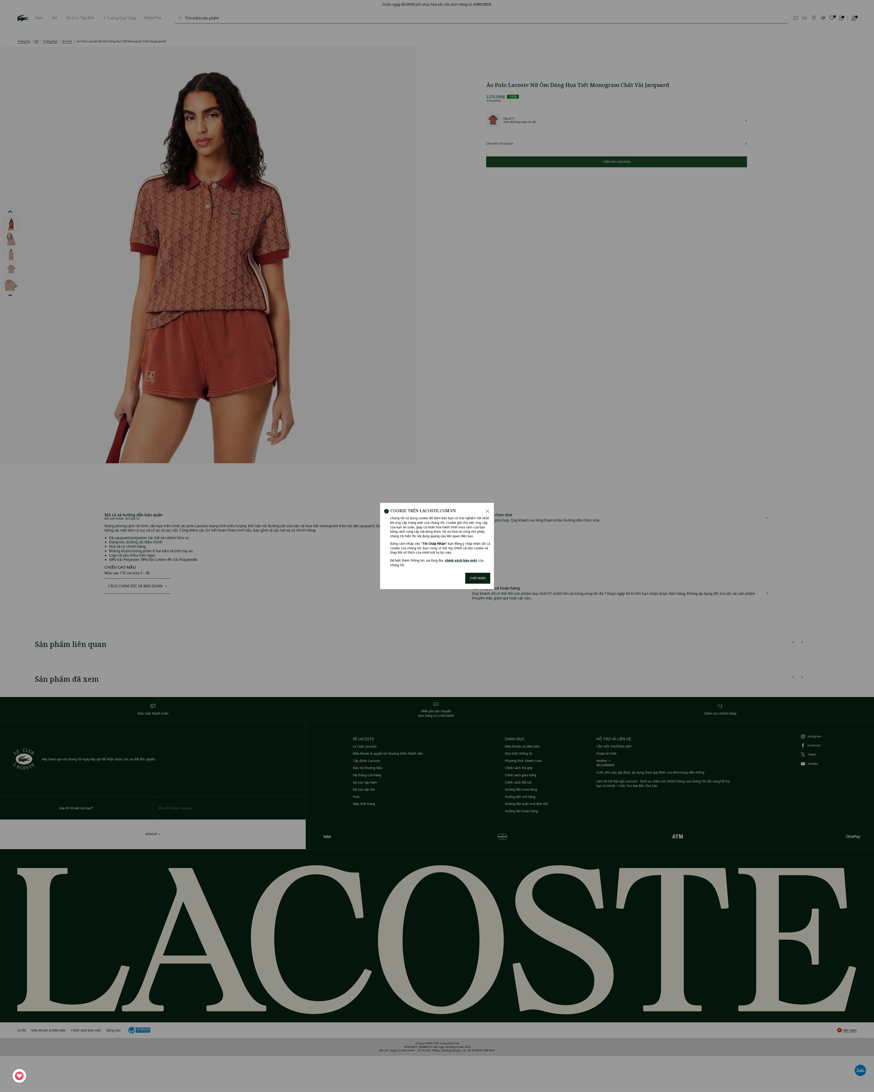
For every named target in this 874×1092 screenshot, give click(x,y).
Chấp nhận (477, 578)
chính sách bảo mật (461, 560)
